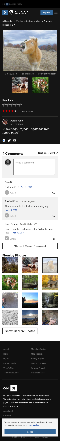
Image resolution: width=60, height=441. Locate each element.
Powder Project (38, 368)
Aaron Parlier (17, 120)
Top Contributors (11, 372)
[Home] (17, 12)
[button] (3, 140)
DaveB (8, 182)
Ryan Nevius (11, 224)
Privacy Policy (33, 425)
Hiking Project (37, 358)
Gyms (6, 358)
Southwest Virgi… (33, 21)
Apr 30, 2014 (18, 232)
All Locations (8, 21)
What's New (8, 368)
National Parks (37, 372)
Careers (7, 415)
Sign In (46, 12)
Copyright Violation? (47, 73)
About (6, 349)
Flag (53, 193)
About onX (8, 411)
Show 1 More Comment (30, 246)
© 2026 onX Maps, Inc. (22, 437)
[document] (30, 427)
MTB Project (36, 354)
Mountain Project (38, 349)
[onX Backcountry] (12, 4)
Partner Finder (9, 363)
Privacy (45, 437)
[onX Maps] (10, 390)
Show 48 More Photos (20, 331)
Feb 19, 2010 (26, 187)
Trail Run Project (38, 363)
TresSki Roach (12, 201)
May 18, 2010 (11, 210)
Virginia (19, 21)
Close (30, 431)
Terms (36, 437)
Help (5, 354)
